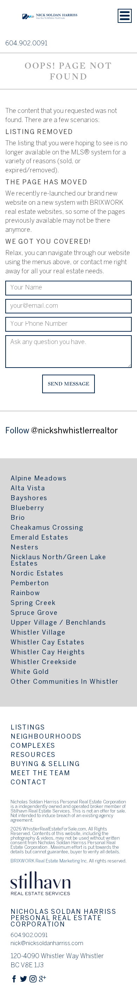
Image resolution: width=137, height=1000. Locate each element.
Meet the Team (40, 774)
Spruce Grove (34, 613)
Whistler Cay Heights (48, 653)
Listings (28, 728)
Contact (29, 783)
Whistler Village (38, 633)
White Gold (30, 672)
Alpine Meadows (39, 479)
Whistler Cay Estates (48, 643)
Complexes (33, 746)
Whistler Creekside (44, 662)
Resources (33, 755)
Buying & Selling (45, 764)
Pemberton (30, 584)
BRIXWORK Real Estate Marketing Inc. (49, 861)
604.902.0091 (26, 44)
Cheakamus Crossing (47, 528)
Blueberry (28, 508)
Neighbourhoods (46, 737)
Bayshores (29, 499)
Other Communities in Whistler (65, 682)
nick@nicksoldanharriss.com (47, 943)
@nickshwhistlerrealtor (74, 431)
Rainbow (25, 594)
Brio (18, 518)
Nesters (25, 548)
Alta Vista (28, 489)
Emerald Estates (39, 538)
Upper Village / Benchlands (58, 623)
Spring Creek (33, 603)
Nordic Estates (37, 574)
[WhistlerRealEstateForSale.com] (49, 29)
